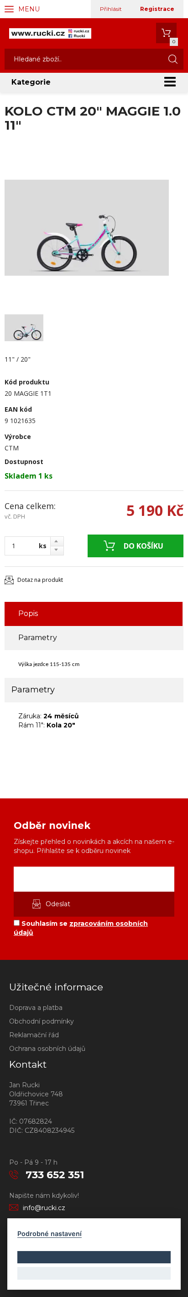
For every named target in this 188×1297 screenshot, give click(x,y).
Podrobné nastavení (49, 1233)
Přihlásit (111, 8)
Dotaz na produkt (40, 580)
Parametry (37, 637)
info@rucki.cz (44, 1208)
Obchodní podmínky (41, 1021)
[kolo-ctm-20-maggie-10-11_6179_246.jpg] (87, 227)
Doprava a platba (36, 1008)
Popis (28, 613)
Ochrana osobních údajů (47, 1049)
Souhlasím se (81, 928)
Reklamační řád (34, 1035)
